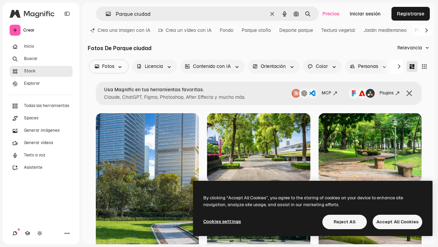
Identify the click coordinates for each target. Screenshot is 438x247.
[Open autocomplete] (105, 13)
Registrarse (410, 14)
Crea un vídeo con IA (188, 30)
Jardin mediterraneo (385, 30)
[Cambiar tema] (39, 233)
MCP (326, 93)
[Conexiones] (15, 233)
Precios (330, 14)
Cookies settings (222, 221)
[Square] (424, 66)
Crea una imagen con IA (124, 30)
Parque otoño (256, 30)
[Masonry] (412, 66)
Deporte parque (296, 30)
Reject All (345, 222)
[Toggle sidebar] (67, 13)
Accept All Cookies (397, 222)
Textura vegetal (338, 30)
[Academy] (27, 233)
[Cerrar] (409, 93)
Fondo (226, 30)
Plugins (386, 93)
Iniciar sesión (365, 14)
